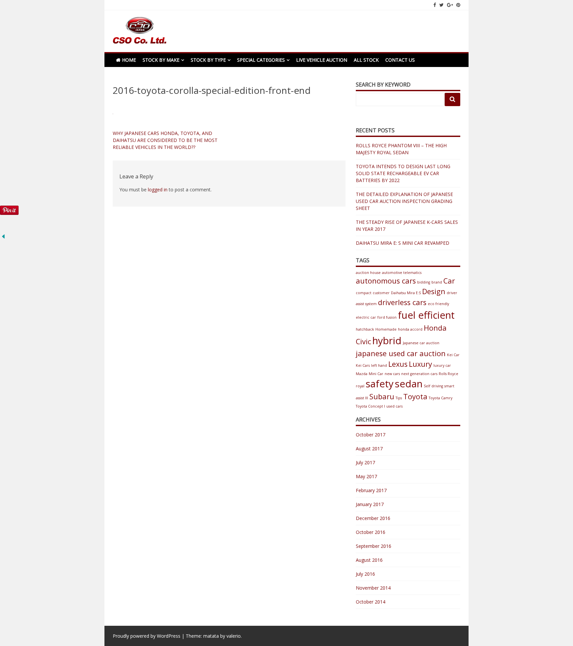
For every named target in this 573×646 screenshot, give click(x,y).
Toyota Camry (440, 398)
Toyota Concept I (370, 406)
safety (380, 383)
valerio (233, 636)
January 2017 (370, 504)
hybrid (387, 340)
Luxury (420, 364)
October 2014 (370, 602)
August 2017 (369, 448)
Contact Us (400, 60)
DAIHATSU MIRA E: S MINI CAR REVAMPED (402, 243)
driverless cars (402, 302)
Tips (399, 398)
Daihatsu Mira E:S (406, 293)
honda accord (410, 329)
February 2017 (371, 490)
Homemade (386, 329)
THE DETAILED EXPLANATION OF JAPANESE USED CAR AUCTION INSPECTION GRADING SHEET (404, 201)
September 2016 (373, 546)
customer (381, 293)
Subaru (381, 396)
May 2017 (366, 476)
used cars (394, 406)
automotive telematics (401, 272)
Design (433, 291)
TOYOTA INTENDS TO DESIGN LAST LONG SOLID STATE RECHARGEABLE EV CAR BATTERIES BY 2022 (403, 173)
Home (129, 60)
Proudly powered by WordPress (146, 636)
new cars (392, 373)
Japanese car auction (421, 343)
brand (436, 282)
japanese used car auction (401, 353)
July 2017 (365, 462)
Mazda (361, 373)
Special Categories (261, 60)
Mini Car (376, 373)
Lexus (398, 364)
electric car (366, 317)
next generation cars (419, 373)
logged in (157, 189)
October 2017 (370, 434)
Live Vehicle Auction (321, 60)
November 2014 (373, 588)
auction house (368, 272)
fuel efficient (426, 315)
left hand (379, 365)
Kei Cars (363, 365)
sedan (408, 383)
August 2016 (369, 560)
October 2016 (370, 532)
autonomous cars (386, 281)
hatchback (365, 329)
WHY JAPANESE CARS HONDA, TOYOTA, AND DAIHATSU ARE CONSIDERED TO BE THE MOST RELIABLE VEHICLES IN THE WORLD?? (165, 140)
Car (449, 281)
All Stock (366, 60)
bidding (423, 282)
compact (363, 293)
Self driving (433, 386)
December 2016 (373, 518)
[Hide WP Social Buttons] (3, 238)
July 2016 (365, 574)
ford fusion (387, 317)
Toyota (415, 396)
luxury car (442, 365)
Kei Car (453, 355)
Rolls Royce (448, 373)
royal (360, 386)
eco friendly (438, 303)
